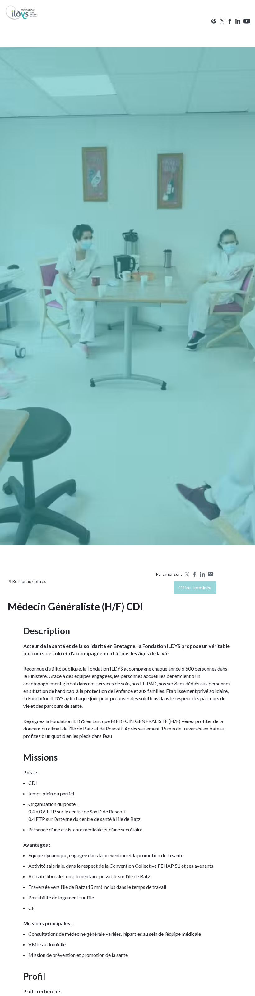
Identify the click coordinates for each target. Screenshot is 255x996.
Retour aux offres (29, 581)
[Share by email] (210, 574)
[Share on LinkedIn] (202, 574)
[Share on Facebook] (194, 574)
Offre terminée (194, 587)
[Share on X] (186, 574)
